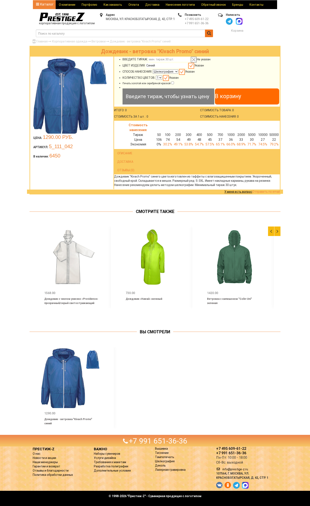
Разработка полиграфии (111, 466)
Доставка (152, 4)
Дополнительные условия (112, 470)
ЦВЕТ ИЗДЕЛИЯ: (134, 65)
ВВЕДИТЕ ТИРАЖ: (135, 59)
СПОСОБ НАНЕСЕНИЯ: (137, 71)
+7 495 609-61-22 (197, 19)
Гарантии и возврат (46, 466)
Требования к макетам (110, 462)
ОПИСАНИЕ (124, 153)
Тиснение (162, 452)
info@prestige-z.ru (235, 469)
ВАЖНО (100, 449)
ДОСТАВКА (125, 161)
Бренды (237, 4)
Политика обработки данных (53, 474)
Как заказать (113, 4)
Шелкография (165, 461)
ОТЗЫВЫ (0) (125, 170)
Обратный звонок (213, 4)
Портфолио (89, 4)
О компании (67, 4)
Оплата (133, 4)
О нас (36, 453)
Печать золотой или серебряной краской (147, 83)
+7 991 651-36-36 (197, 23)
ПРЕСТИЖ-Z (43, 449)
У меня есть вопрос (238, 191)
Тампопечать (164, 457)
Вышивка (161, 448)
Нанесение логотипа (180, 4)
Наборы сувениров (107, 453)
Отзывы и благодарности (51, 470)
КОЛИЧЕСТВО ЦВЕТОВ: (139, 77)
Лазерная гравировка (170, 469)
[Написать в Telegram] (229, 21)
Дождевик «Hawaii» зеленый (144, 298)
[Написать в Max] (239, 21)
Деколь (160, 465)
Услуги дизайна (105, 458)
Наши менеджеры (45, 462)
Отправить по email (266, 191)
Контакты (256, 4)
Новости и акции (44, 458)
